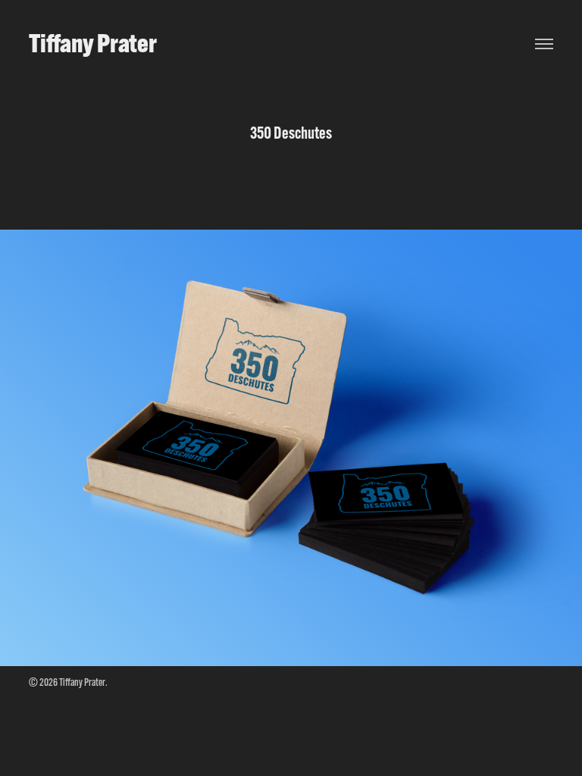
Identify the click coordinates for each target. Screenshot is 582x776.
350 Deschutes (103, 200)
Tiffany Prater (93, 43)
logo (155, 200)
